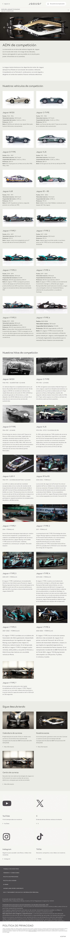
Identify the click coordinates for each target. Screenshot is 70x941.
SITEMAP (5, 884)
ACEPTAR (63, 936)
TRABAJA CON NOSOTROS (11, 868)
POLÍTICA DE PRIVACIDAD (10, 876)
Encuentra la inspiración (57, 3)
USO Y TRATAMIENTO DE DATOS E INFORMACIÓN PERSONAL (21, 892)
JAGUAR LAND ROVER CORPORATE (13, 888)
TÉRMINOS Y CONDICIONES (11, 872)
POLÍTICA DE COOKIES (9, 880)
